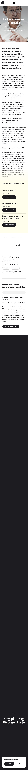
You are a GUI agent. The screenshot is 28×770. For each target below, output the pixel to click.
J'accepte (9, 763)
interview (6, 257)
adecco (16, 260)
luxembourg (13, 264)
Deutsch (7, 302)
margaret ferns (7, 271)
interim (5, 264)
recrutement (15, 268)
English (14, 302)
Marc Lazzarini (19, 26)
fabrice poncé (15, 257)
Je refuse (18, 763)
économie (6, 268)
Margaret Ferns (11, 26)
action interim (7, 260)
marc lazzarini (17, 271)
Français (22, 302)
